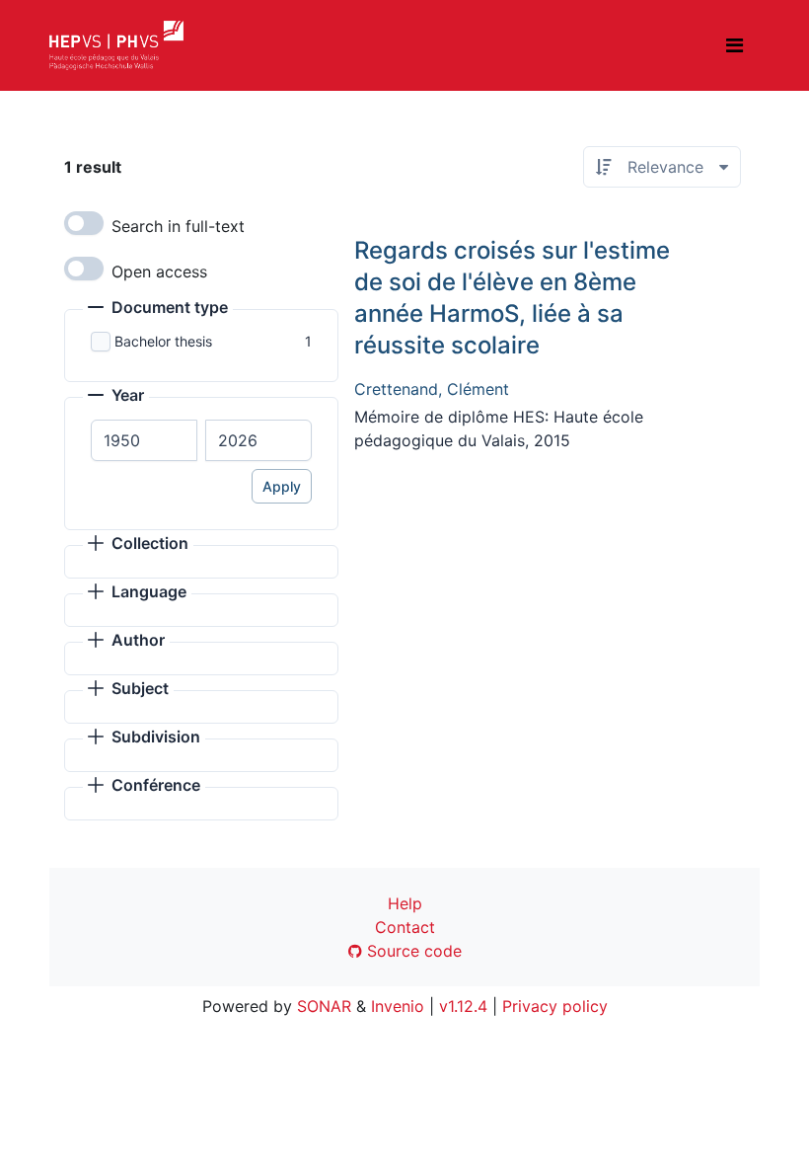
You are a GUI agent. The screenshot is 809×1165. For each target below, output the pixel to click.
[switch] (84, 223)
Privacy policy (555, 1006)
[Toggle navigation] (734, 45)
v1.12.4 (463, 1006)
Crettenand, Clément (431, 389)
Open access (159, 271)
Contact (405, 927)
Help (405, 903)
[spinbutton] (144, 440)
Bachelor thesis (163, 341)
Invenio (397, 1006)
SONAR (324, 1006)
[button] (158, 309)
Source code (412, 951)
